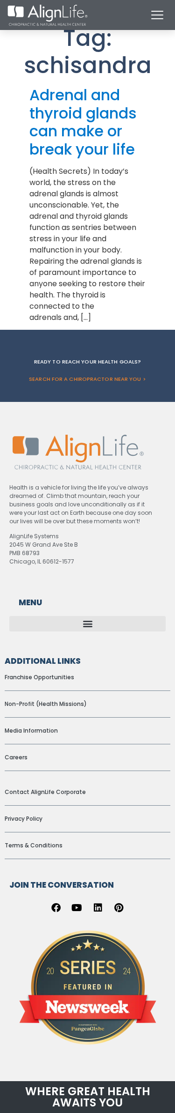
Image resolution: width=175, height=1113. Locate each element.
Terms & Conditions (34, 845)
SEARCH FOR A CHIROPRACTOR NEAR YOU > (87, 379)
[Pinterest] (119, 907)
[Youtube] (77, 907)
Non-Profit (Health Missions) (46, 704)
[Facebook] (56, 907)
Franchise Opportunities (39, 677)
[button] (87, 623)
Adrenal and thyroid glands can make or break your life (83, 121)
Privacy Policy (23, 819)
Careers (16, 757)
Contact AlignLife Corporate (45, 792)
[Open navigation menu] (157, 15)
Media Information (31, 731)
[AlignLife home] (47, 15)
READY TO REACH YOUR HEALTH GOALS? (87, 361)
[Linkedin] (98, 907)
